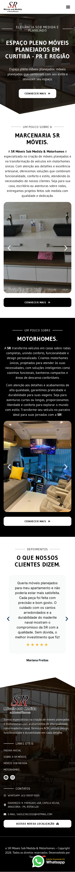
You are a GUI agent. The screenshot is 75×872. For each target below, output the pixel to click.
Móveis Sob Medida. (15, 763)
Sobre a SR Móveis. (15, 756)
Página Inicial (12, 750)
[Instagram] (12, 777)
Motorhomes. (12, 769)
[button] (68, 7)
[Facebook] (6, 777)
